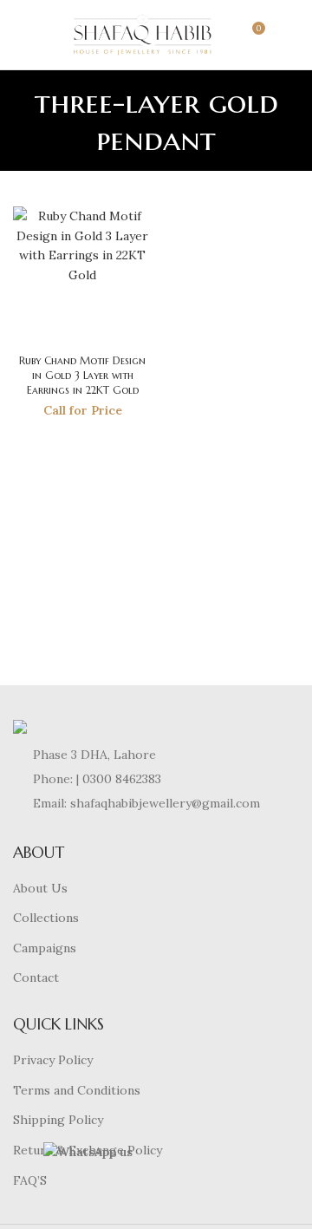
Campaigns (44, 948)
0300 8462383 (121, 779)
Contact (36, 977)
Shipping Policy (58, 1120)
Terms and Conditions (76, 1090)
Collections (46, 917)
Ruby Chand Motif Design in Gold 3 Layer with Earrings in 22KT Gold (82, 375)
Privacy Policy (53, 1060)
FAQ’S (30, 1180)
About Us (40, 888)
